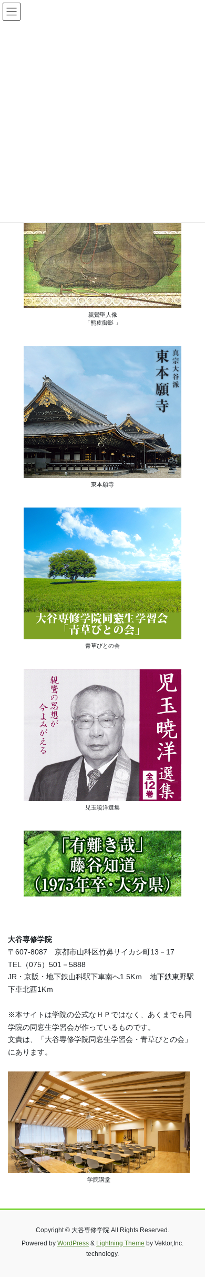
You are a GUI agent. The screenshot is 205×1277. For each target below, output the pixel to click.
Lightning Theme (120, 1243)
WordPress (73, 1243)
